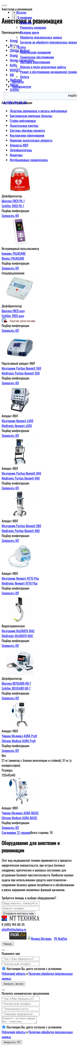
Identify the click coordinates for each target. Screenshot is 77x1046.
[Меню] (5, 5)
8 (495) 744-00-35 (15, 102)
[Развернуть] (14, 18)
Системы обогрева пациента (27, 130)
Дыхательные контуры (24, 125)
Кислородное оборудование (27, 135)
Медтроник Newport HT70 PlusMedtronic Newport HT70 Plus (20, 581)
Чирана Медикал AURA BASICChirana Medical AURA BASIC (20, 815)
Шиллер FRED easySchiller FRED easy (13, 313)
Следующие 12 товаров (16, 832)
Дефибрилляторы (21, 150)
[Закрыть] (3, 950)
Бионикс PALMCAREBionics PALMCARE (14, 256)
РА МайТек (60, 938)
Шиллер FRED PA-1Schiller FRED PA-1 (13, 203)
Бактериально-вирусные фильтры (31, 115)
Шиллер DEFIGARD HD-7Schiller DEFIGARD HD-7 (16, 686)
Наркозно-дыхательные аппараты (31, 140)
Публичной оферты (13, 973)
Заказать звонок (13, 983)
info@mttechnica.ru (14, 929)
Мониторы (16, 154)
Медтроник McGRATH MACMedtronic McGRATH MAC (18, 633)
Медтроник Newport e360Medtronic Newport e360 (17, 423)
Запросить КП (10, 215)
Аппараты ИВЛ (19, 145)
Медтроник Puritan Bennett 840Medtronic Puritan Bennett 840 (21, 476)
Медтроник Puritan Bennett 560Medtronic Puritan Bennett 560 (21, 371)
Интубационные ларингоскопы (29, 159)
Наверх (7, 943)
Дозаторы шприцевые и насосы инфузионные (38, 110)
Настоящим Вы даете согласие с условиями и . (37, 973)
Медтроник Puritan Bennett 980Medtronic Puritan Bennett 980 (21, 528)
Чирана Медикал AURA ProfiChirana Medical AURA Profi (19, 738)
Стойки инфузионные (23, 120)
